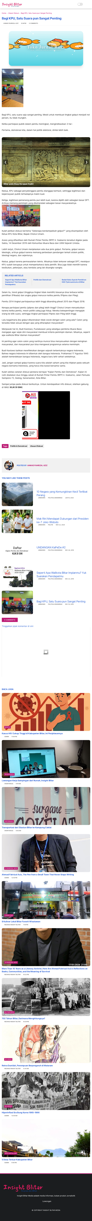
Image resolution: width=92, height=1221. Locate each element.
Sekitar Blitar (11, 1153)
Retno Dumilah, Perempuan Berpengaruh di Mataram (27, 1065)
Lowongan (47, 1201)
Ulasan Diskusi (13, 13)
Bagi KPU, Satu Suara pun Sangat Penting (61, 601)
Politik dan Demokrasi (42, 280)
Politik (50, 525)
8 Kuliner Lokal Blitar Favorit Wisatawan (21, 921)
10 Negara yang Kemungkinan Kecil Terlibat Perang (62, 493)
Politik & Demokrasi (18, 446)
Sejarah (8, 1059)
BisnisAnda (9, 774)
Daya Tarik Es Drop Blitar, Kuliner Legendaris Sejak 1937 (30, 184)
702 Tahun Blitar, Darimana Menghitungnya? (23, 1018)
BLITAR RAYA (9, 1012)
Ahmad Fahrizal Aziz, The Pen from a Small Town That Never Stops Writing (38, 874)
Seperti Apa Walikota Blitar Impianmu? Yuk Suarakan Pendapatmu (16, 282)
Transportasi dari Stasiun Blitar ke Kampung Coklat (27, 827)
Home (4, 13)
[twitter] (9, 452)
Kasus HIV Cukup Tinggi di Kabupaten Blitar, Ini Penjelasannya (32, 733)
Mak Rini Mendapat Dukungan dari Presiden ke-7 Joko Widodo (63, 520)
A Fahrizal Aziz (11, 868)
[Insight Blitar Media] (12, 5)
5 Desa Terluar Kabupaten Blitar (17, 1159)
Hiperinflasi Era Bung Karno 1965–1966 (20, 1112)
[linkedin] (23, 452)
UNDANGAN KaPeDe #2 (51, 547)
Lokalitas (9, 915)
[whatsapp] (13, 452)
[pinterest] (18, 452)
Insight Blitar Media (51, 1210)
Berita (7, 727)
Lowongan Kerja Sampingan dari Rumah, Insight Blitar (28, 780)
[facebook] (4, 452)
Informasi (9, 821)
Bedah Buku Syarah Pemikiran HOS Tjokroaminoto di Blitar (74, 281)
